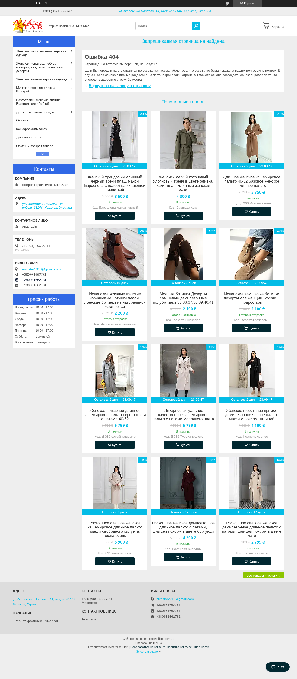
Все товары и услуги (261, 575)
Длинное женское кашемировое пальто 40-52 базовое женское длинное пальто (251, 181)
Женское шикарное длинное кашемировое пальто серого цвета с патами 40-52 (115, 415)
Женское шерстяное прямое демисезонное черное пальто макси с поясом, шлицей (251, 415)
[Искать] (196, 26)
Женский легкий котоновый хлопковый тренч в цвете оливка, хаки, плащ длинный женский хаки (183, 183)
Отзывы (22, 120)
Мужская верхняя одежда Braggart (35, 89)
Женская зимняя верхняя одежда (42, 79)
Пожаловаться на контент (147, 647)
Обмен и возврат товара (34, 146)
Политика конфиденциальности (188, 647)
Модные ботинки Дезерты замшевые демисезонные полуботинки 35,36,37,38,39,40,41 (183, 298)
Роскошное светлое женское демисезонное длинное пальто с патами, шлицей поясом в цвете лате (251, 529)
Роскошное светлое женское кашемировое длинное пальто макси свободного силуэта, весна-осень (115, 529)
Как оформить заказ (31, 129)
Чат (281, 667)
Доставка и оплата (30, 137)
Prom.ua (169, 638)
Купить (117, 216)
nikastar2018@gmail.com (41, 269)
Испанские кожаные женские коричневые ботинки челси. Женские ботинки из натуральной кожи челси (115, 300)
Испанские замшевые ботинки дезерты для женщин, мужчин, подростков (252, 298)
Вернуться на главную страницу (120, 86)
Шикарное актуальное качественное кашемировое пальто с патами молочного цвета (183, 415)
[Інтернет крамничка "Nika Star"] (28, 25)
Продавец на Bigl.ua (148, 643)
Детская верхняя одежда (35, 112)
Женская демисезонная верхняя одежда (41, 53)
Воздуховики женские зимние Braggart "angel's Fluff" (38, 101)
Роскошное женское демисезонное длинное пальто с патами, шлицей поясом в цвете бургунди (183, 527)
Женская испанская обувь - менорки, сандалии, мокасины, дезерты (40, 67)
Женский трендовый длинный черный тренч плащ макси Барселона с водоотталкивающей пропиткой (114, 183)
